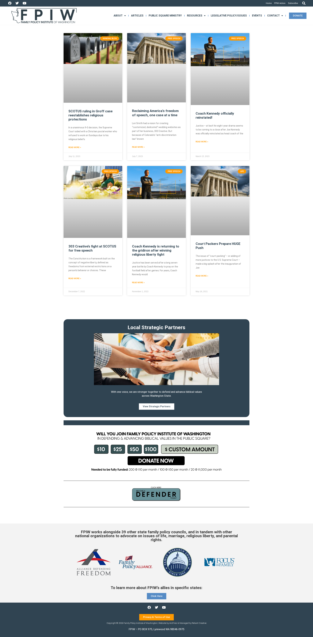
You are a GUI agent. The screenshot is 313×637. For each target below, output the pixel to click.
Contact (273, 15)
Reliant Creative (199, 623)
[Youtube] (24, 3)
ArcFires (173, 623)
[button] (303, 3)
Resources (194, 15)
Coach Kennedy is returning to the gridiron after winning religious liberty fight (155, 250)
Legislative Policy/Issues (229, 15)
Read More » (74, 147)
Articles (137, 15)
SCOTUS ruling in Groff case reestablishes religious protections (90, 115)
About (118, 15)
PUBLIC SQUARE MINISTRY (165, 15)
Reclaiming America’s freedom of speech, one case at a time (155, 113)
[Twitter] (17, 3)
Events (257, 15)
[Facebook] (10, 3)
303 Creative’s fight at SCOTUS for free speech (92, 248)
